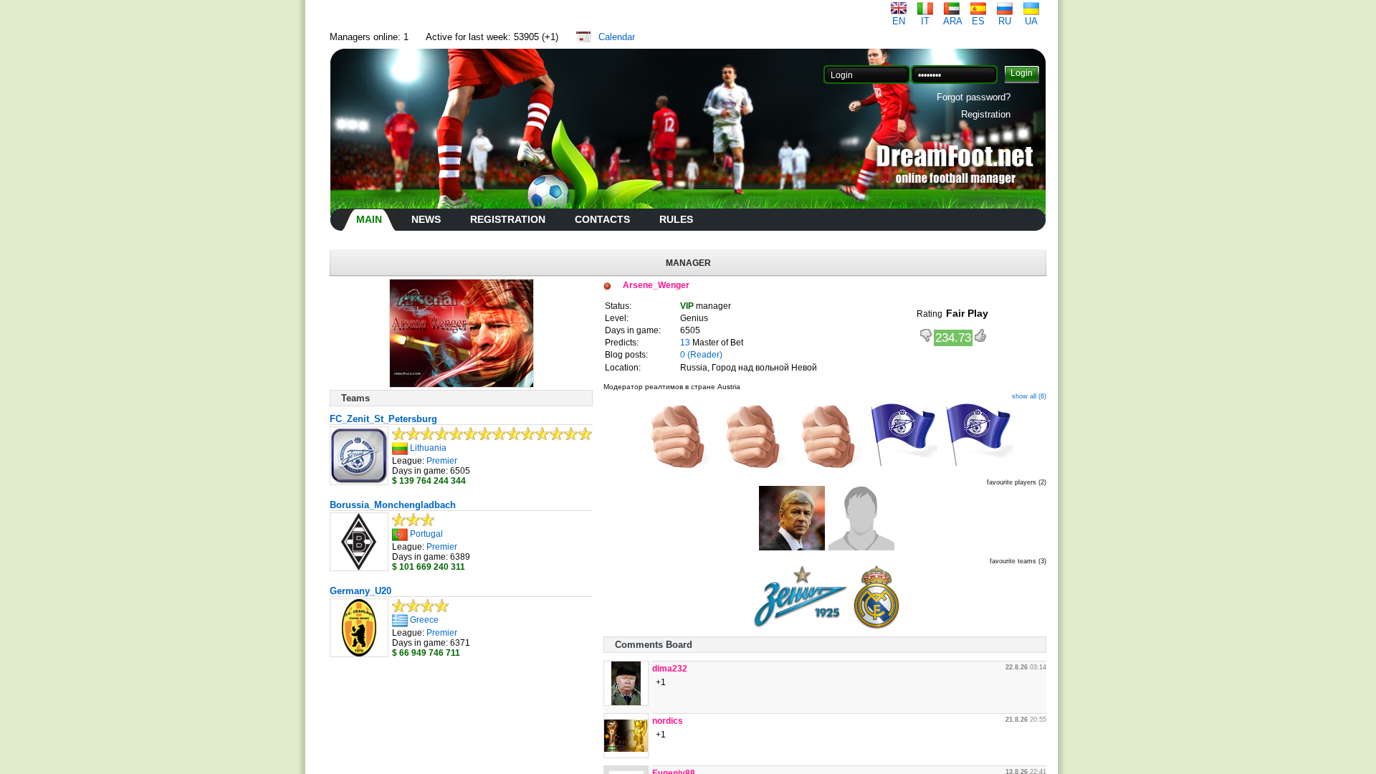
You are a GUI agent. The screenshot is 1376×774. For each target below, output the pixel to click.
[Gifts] (674, 468)
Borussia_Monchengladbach (393, 505)
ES (978, 21)
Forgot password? (973, 97)
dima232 (669, 669)
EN (898, 21)
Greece (424, 620)
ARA (952, 21)
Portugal (426, 534)
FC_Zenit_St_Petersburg (383, 419)
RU (1004, 21)
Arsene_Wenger (656, 285)
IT (925, 21)
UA (1031, 21)
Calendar (616, 37)
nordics (667, 721)
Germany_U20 (360, 591)
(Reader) (704, 355)
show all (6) (1029, 396)
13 (685, 343)
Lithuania (428, 448)
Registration (985, 114)
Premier (441, 461)
